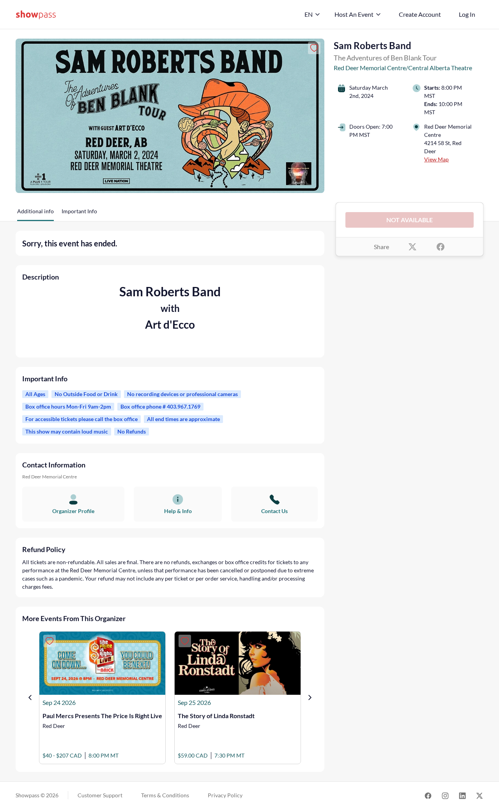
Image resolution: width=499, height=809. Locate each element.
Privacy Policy (225, 795)
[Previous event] (30, 697)
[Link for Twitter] (479, 795)
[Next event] (310, 697)
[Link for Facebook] (428, 795)
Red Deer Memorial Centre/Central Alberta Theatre (403, 67)
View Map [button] (436, 159)
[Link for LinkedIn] (462, 795)
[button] (35, 214)
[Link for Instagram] (445, 795)
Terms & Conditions (165, 795)
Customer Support (100, 795)
